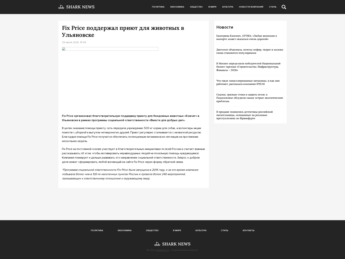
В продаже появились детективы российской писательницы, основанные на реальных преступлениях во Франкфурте (244, 115)
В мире (212, 7)
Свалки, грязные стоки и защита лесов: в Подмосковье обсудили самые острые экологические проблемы (249, 98)
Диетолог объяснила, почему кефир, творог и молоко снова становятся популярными (249, 51)
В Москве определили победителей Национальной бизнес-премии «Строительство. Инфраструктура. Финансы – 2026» (248, 67)
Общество (196, 7)
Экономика (177, 7)
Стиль (273, 7)
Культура (227, 7)
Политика (158, 7)
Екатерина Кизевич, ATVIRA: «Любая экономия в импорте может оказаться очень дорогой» (246, 37)
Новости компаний (251, 7)
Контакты (248, 230)
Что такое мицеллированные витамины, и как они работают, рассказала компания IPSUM (248, 82)
